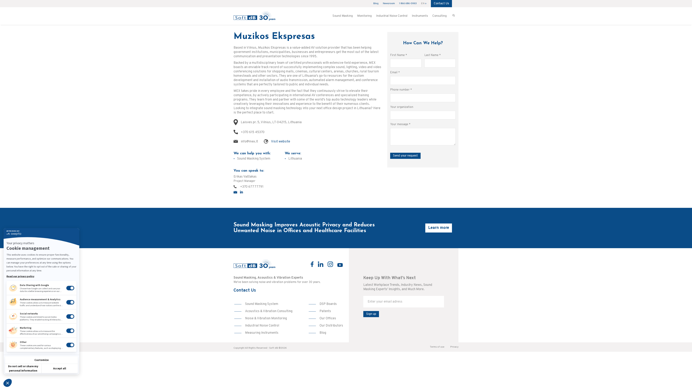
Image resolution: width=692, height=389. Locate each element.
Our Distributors (331, 326)
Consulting (439, 16)
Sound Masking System (261, 304)
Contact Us (441, 4)
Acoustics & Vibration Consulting (268, 311)
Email (395, 72)
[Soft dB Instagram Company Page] (330, 264)
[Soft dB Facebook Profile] (312, 264)
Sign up (371, 314)
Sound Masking (342, 16)
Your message (400, 124)
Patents (325, 311)
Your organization (401, 107)
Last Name (432, 55)
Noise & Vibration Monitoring (266, 318)
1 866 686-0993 (408, 3)
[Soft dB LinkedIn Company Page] (320, 264)
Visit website (280, 142)
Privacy (454, 346)
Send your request (405, 156)
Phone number (401, 90)
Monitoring (364, 16)
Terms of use (437, 346)
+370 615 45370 (253, 132)
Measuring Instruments (261, 333)
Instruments (420, 16)
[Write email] (235, 192)
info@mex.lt (249, 142)
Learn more (438, 227)
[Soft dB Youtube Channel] (340, 265)
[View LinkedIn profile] (241, 192)
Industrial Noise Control (391, 16)
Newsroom (389, 3)
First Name (398, 55)
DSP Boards (328, 304)
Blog (375, 3)
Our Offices (328, 318)
